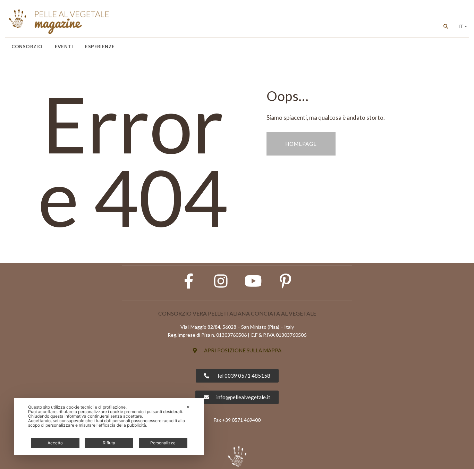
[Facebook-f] (188, 281)
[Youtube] (253, 281)
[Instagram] (221, 281)
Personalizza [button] (163, 442)
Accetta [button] (55, 442)
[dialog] (109, 426)
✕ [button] (188, 407)
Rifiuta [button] (109, 442)
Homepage (301, 144)
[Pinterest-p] (285, 281)
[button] (237, 350)
